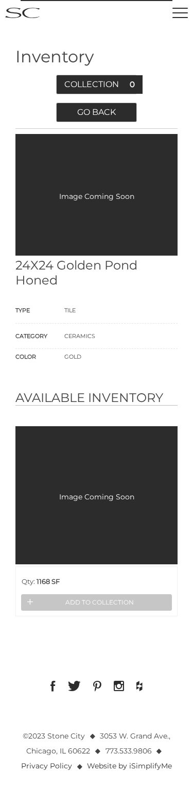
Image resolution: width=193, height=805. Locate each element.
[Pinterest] (97, 686)
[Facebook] (53, 686)
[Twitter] (74, 686)
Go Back (96, 112)
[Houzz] (139, 686)
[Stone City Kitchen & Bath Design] (22, 13)
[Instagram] (119, 686)
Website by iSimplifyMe (129, 765)
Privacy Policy (46, 765)
